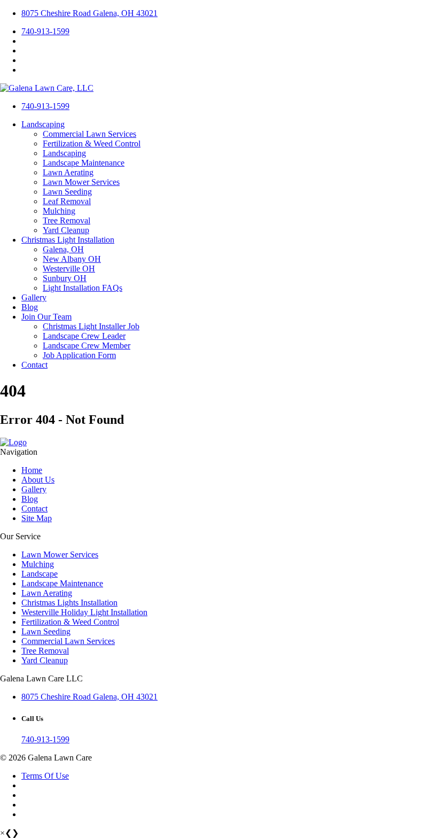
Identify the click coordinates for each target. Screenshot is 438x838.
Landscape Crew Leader (84, 335)
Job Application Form (79, 355)
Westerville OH (69, 268)
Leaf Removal (67, 201)
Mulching (59, 210)
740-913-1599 (45, 31)
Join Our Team (46, 316)
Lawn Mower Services (81, 182)
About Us (37, 479)
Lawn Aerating (68, 172)
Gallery (33, 297)
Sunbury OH (65, 278)
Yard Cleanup (66, 230)
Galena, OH (63, 249)
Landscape (39, 573)
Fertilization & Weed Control (91, 143)
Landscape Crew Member (86, 345)
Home (31, 470)
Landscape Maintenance (83, 162)
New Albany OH (72, 258)
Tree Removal (66, 220)
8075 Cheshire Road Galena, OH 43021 (89, 13)
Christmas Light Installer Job (91, 326)
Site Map (36, 518)
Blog (29, 307)
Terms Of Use (45, 775)
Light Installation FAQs (82, 287)
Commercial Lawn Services (89, 133)
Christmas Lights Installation (69, 602)
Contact (34, 364)
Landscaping (43, 124)
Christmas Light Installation (67, 239)
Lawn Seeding (67, 191)
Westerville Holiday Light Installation (84, 612)
